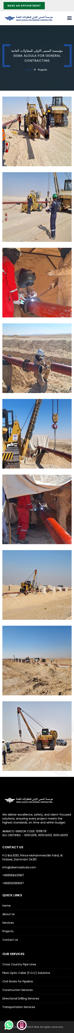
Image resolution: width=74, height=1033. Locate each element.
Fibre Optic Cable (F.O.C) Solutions (26, 973)
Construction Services (17, 990)
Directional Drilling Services (20, 998)
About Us (8, 914)
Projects (7, 931)
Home (29, 69)
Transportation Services (18, 1007)
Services (8, 923)
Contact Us (10, 940)
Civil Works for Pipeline (17, 981)
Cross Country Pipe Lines (19, 964)
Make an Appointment (24, 5)
